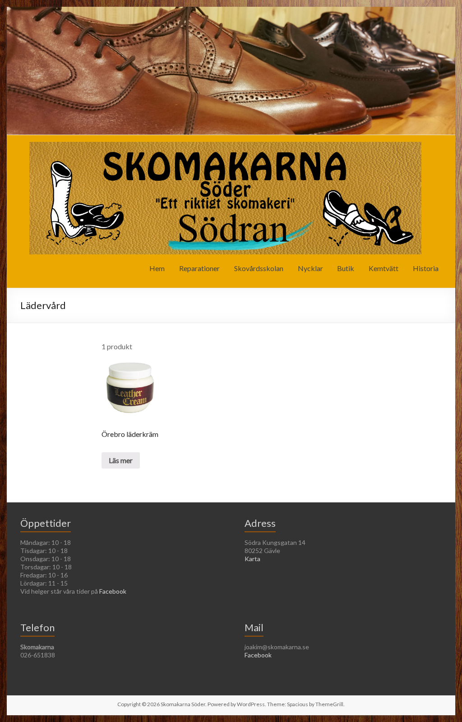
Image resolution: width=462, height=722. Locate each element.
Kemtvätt (383, 268)
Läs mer (121, 460)
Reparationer (199, 268)
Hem (157, 268)
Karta (252, 559)
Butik (345, 268)
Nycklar (310, 268)
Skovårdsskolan (258, 268)
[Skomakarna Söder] (225, 146)
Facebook (112, 591)
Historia (426, 268)
